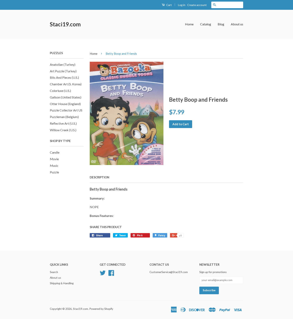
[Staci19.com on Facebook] (111, 272)
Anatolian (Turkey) (62, 64)
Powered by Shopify (101, 308)
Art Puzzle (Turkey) (63, 71)
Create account (197, 5)
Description (99, 177)
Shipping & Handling (62, 283)
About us (237, 24)
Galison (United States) (65, 97)
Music (54, 165)
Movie (54, 159)
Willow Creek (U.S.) (63, 130)
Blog (221, 24)
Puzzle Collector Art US (66, 110)
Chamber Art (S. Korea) (66, 84)
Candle (54, 152)
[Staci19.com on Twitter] (103, 272)
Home (189, 24)
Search (54, 272)
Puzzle (54, 172)
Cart (169, 5)
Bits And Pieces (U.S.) (64, 77)
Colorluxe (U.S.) (60, 90)
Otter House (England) (65, 104)
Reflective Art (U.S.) (63, 123)
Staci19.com (65, 24)
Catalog (205, 24)
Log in (181, 5)
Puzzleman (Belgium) (64, 117)
